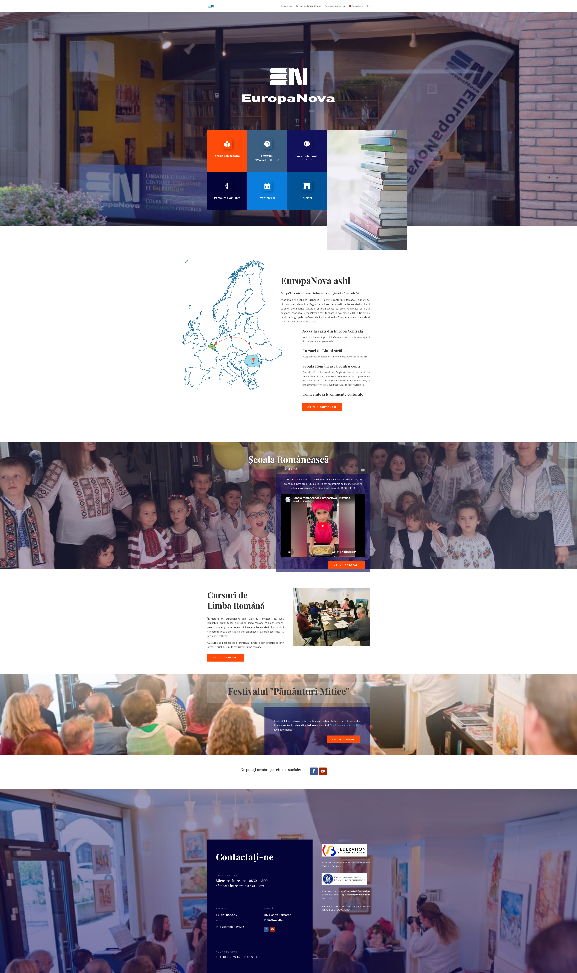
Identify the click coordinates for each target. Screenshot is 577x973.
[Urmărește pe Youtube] (323, 771)
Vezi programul (343, 739)
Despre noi (286, 6)
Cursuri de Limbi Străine (308, 6)
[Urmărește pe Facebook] (314, 771)
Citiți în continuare (322, 407)
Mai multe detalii (346, 565)
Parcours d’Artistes (335, 6)
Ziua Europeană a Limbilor (345, 725)
